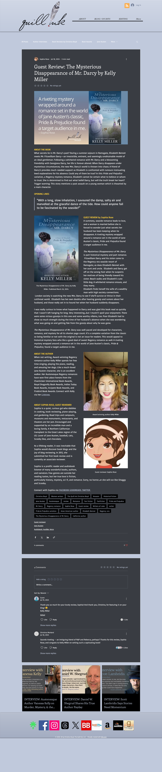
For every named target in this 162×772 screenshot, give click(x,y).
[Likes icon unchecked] (42, 619)
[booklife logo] (97, 725)
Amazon (96, 496)
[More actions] (126, 58)
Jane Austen (101, 42)
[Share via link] (54, 537)
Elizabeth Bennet (89, 511)
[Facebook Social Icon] (44, 725)
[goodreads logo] (129, 725)
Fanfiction (101, 501)
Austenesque (54, 501)
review (66, 501)
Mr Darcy (39, 506)
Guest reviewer (40, 522)
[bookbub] (86, 725)
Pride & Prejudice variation (46, 511)
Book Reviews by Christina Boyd (64, 42)
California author (79, 516)
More (113, 42)
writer (111, 506)
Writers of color (99, 506)
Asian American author (69, 511)
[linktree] (33, 725)
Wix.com (104, 737)
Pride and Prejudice (116, 501)
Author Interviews (40, 42)
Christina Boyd (41, 496)
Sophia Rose (69, 506)
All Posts (25, 42)
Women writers (57, 496)
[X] (76, 725)
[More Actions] (126, 598)
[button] (137, 42)
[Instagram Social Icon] (54, 725)
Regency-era (104, 511)
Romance (76, 501)
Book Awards (87, 42)
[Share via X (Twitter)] (41, 537)
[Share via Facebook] (35, 537)
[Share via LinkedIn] (48, 537)
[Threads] (65, 725)
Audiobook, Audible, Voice (44, 529)
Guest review (84, 506)
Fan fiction (88, 501)
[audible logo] (118, 725)
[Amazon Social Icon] (108, 725)
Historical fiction (110, 496)
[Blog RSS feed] (127, 5)
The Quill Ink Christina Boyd (78, 496)
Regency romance (54, 506)
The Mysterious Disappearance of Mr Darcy (52, 516)
